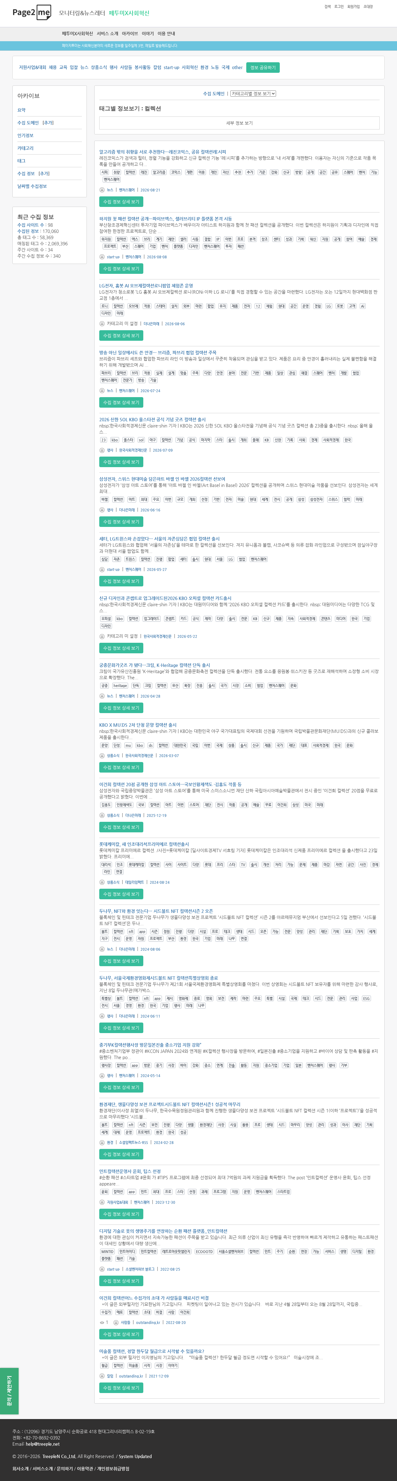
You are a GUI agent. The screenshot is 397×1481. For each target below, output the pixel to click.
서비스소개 (43, 1468)
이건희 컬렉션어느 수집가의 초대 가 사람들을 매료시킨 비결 (154, 1297)
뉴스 (84, 67)
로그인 (339, 7)
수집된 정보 (28, 231)
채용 (53, 67)
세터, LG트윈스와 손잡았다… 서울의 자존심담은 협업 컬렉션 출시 (159, 538)
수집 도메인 (28, 122)
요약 (21, 109)
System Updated (135, 1456)
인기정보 (25, 135)
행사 (113, 67)
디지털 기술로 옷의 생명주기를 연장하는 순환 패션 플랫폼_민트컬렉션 (163, 1231)
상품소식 (99, 67)
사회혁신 (190, 67)
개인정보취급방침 (113, 1468)
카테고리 (25, 148)
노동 (215, 67)
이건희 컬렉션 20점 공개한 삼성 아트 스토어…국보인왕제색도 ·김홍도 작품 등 (170, 784)
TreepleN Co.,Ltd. (59, 1456)
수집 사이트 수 (30, 224)
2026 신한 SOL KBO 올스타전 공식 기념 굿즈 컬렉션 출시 (152, 419)
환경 (204, 67)
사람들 (126, 67)
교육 (63, 67)
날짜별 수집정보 (32, 186)
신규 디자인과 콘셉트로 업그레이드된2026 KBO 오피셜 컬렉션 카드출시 (165, 598)
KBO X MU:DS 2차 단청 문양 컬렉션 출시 (137, 724)
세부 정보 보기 (239, 122)
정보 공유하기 (263, 67)
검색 (327, 7)
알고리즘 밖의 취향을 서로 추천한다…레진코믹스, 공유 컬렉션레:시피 (162, 151)
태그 (21, 160)
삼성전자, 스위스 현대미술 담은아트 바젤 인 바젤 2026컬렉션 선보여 (162, 478)
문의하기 (65, 1468)
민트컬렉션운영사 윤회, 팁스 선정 (130, 1171)
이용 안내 (166, 33)
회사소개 (20, 1468)
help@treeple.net (43, 1443)
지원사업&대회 (32, 67)
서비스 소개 (107, 33)
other (237, 67)
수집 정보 (26, 173)
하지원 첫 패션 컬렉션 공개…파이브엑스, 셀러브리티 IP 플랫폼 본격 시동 (165, 218)
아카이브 (130, 33)
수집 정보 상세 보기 (121, 201)
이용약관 (85, 1468)
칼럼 (157, 67)
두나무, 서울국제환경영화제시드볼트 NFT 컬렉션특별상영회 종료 (158, 977)
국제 (225, 67)
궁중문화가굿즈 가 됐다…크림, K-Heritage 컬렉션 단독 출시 (154, 665)
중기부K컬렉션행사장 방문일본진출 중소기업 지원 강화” (150, 1044)
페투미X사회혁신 (77, 33)
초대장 (368, 7)
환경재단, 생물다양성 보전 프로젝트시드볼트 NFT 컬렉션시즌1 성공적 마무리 (169, 1104)
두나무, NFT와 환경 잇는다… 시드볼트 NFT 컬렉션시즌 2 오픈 (156, 911)
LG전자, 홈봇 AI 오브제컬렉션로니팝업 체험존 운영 (146, 285)
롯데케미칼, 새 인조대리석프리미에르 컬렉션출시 (144, 844)
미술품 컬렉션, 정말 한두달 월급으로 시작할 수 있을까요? (151, 1351)
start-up (171, 67)
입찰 (74, 67)
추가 (48, 122)
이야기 (148, 33)
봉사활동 (143, 67)
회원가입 (353, 7)
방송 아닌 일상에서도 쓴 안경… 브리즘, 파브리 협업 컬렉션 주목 (157, 352)
